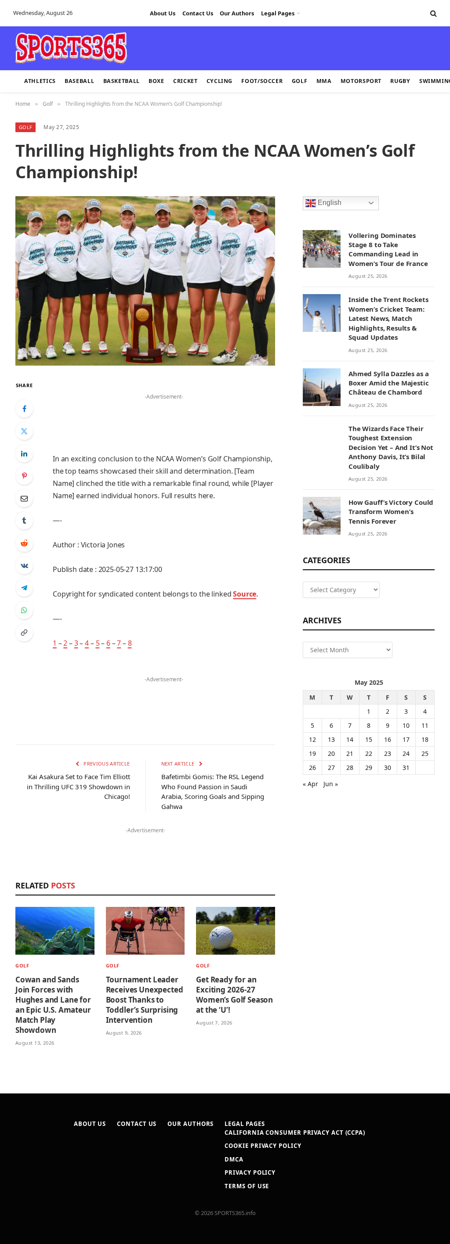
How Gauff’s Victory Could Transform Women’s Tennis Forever (390, 511)
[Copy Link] (24, 632)
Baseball (79, 81)
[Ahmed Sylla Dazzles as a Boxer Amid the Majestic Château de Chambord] (322, 387)
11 (424, 725)
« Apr (310, 784)
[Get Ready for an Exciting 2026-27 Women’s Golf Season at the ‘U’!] (235, 931)
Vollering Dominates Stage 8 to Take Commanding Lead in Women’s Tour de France (388, 249)
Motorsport (361, 81)
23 (387, 753)
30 (387, 767)
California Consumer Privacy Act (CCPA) (295, 1132)
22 (368, 753)
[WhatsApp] (24, 610)
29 (368, 767)
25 (424, 753)
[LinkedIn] (24, 453)
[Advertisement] (220, 47)
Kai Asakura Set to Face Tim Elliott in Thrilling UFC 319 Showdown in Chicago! (78, 786)
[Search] (432, 13)
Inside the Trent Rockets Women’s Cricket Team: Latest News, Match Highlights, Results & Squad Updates (388, 318)
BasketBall (121, 81)
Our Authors (237, 13)
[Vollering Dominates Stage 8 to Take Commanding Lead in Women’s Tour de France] (322, 249)
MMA (324, 81)
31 (406, 767)
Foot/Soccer (262, 81)
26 (312, 767)
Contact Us (197, 13)
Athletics (40, 81)
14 (349, 739)
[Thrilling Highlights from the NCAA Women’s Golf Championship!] (145, 281)
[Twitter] (24, 431)
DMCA (234, 1159)
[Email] (24, 498)
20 (331, 753)
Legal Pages (277, 13)
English (328, 202)
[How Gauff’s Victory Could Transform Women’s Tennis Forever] (322, 516)
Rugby (400, 81)
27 (331, 767)
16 (387, 739)
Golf (300, 81)
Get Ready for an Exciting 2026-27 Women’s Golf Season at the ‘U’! (234, 994)
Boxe (156, 81)
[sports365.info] (71, 48)
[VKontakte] (24, 565)
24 (406, 753)
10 (406, 725)
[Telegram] (24, 588)
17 (406, 739)
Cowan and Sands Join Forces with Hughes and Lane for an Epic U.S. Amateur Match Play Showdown (53, 1004)
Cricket (185, 81)
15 (368, 739)
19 (312, 753)
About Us (162, 13)
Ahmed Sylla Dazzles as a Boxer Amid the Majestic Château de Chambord (388, 383)
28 (349, 767)
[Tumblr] (24, 520)
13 (331, 739)
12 (312, 739)
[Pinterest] (24, 476)
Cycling (219, 81)
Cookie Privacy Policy (263, 1146)
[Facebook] (24, 408)
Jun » (330, 784)
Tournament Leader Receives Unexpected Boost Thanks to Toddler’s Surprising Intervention (144, 999)
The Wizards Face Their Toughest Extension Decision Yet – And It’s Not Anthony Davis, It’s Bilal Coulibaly (390, 447)
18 (424, 739)
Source (244, 594)
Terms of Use (247, 1186)
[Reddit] (24, 543)
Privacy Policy (250, 1172)
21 (349, 753)
